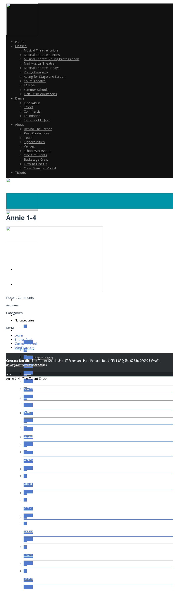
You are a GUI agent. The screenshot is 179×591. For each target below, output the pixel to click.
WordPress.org (24, 348)
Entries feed (23, 339)
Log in (19, 335)
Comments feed (26, 344)
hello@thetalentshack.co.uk (24, 365)
